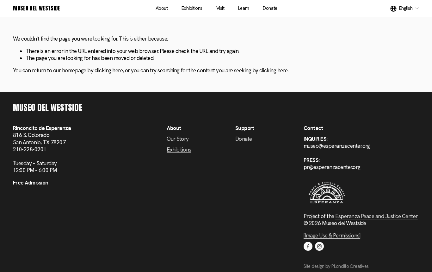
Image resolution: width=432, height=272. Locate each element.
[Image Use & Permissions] (332, 235)
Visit (220, 8)
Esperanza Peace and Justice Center (376, 216)
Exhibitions (192, 8)
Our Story (177, 138)
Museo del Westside (36, 8)
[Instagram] (319, 246)
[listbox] (404, 8)
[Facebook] (308, 246)
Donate (270, 8)
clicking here (109, 70)
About (162, 8)
